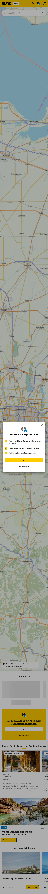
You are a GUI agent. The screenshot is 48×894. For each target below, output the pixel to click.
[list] (24, 447)
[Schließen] (42, 424)
